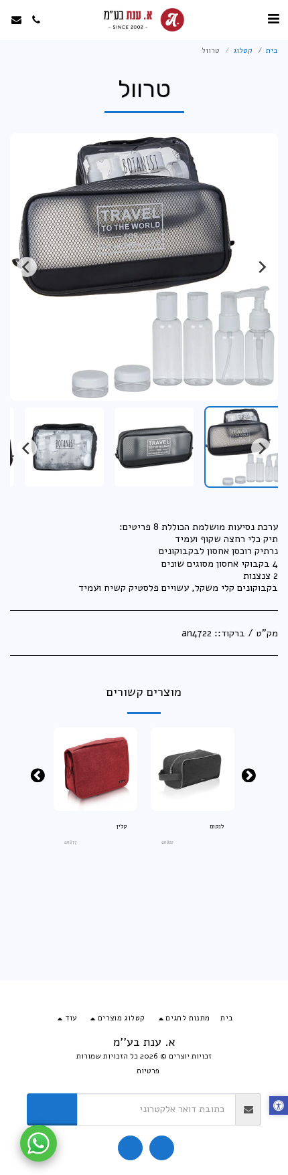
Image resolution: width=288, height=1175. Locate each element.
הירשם (52, 1108)
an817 (70, 842)
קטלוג (243, 50)
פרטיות (148, 1070)
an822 (167, 842)
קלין (122, 826)
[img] (192, 769)
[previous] (261, 267)
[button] (273, 19)
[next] (27, 267)
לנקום (217, 826)
